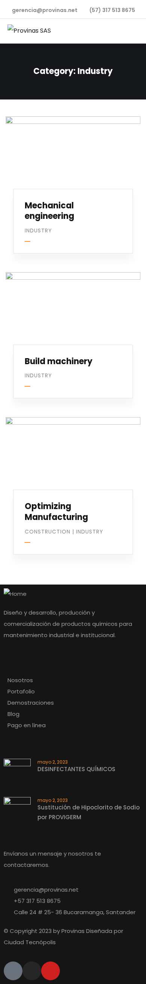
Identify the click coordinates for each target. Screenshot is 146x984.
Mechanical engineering (49, 211)
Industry (38, 230)
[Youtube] (50, 970)
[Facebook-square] (13, 970)
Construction (47, 531)
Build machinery (58, 361)
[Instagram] (31, 970)
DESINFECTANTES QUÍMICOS (76, 769)
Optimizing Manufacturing (56, 511)
